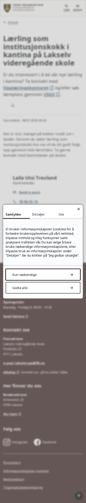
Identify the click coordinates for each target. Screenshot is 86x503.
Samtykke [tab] (13, 214)
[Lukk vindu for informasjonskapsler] (78, 209)
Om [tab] (61, 214)
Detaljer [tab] (38, 214)
